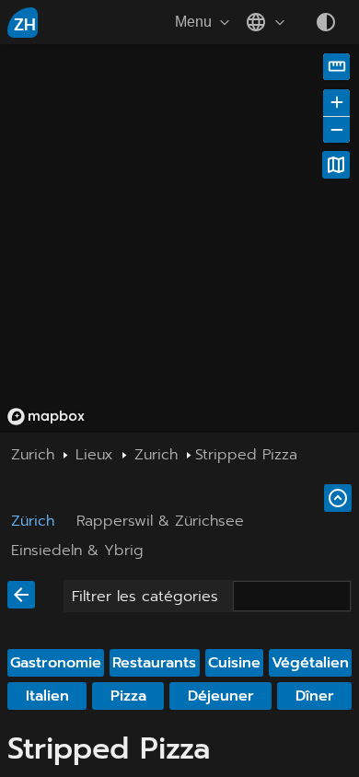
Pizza (128, 696)
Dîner (314, 696)
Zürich (32, 521)
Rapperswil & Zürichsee (160, 521)
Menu (193, 21)
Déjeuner (221, 696)
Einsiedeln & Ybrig (77, 550)
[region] (179, 238)
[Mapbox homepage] (46, 416)
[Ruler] (336, 66)
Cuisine (234, 663)
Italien (47, 696)
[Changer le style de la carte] (336, 165)
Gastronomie (55, 663)
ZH (25, 25)
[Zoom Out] (336, 129)
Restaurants (154, 663)
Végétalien (310, 663)
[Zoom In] (336, 102)
